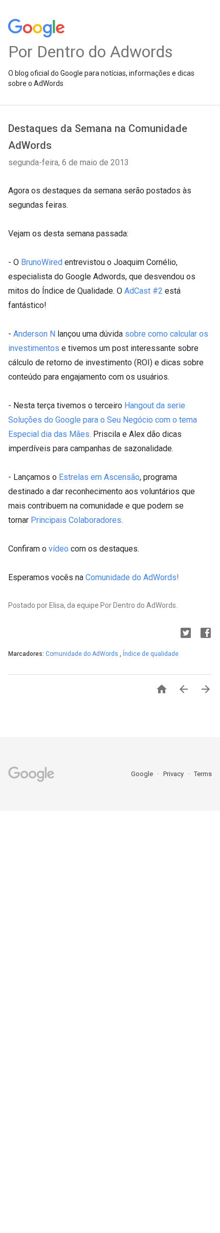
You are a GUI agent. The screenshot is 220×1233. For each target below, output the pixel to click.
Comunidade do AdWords (83, 653)
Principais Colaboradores (76, 520)
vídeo (59, 549)
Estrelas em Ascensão (99, 477)
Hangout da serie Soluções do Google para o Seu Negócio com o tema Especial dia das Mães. (102, 420)
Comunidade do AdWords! (132, 577)
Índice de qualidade (151, 653)
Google (143, 774)
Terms (203, 774)
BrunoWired (41, 262)
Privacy (174, 774)
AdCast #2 (143, 291)
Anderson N (35, 334)
